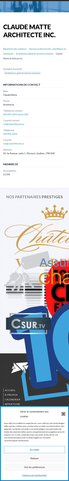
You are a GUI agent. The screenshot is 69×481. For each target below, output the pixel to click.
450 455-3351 (10, 133)
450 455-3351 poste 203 (15, 114)
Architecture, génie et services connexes (34, 53)
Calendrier (12, 399)
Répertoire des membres (14, 49)
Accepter (34, 449)
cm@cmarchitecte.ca (13, 124)
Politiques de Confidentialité (34, 475)
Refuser (34, 458)
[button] (63, 414)
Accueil (10, 390)
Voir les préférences (34, 467)
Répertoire (12, 404)
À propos (11, 394)
